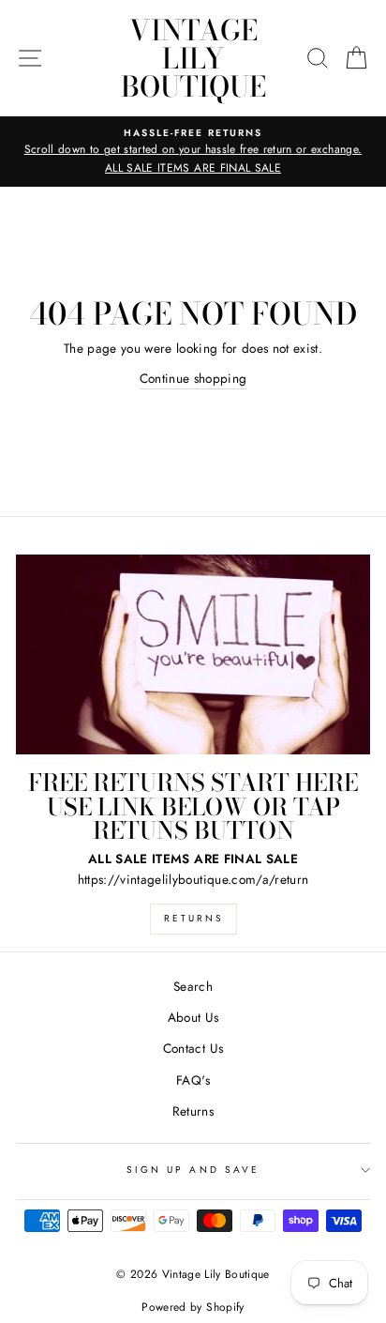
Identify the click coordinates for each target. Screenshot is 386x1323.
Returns (193, 918)
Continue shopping (193, 378)
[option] (193, 151)
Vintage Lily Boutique (193, 58)
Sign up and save (193, 1170)
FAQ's (193, 1080)
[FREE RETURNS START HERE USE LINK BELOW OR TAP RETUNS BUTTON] (193, 654)
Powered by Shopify (192, 1307)
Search (193, 986)
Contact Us (193, 1048)
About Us (193, 1017)
